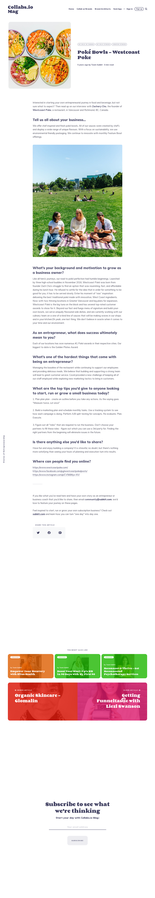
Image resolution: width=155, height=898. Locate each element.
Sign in (130, 9)
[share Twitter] (38, 532)
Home (71, 9)
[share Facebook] (49, 532)
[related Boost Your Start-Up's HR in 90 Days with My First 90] (77, 666)
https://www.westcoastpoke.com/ (50, 467)
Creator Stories (119, 44)
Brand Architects (103, 9)
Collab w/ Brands (84, 9)
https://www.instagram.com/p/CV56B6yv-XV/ (56, 474)
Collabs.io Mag (20, 9)
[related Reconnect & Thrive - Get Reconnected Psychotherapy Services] (124, 666)
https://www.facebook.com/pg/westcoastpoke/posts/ (60, 471)
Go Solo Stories (103, 44)
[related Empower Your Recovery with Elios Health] (31, 666)
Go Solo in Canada (86, 44)
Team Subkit (97, 65)
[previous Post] (112, 702)
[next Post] (43, 702)
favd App (117, 9)
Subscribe (77, 840)
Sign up (139, 9)
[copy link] (59, 532)
